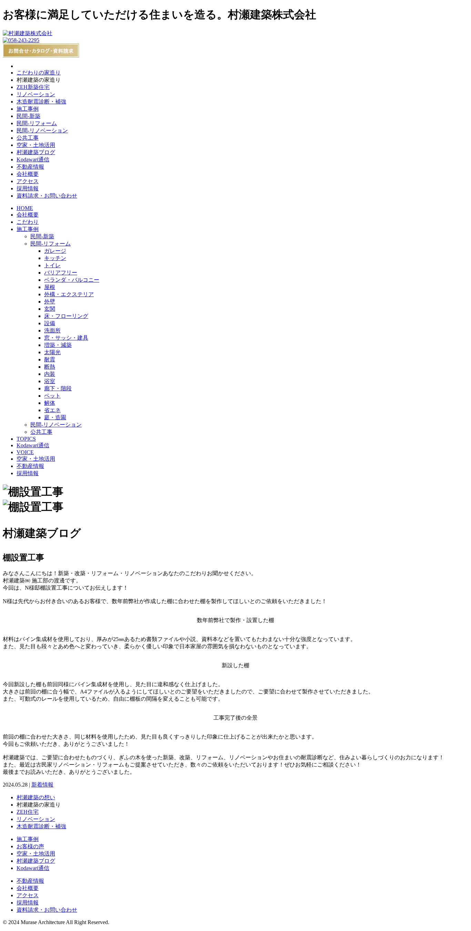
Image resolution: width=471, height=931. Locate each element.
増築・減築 (58, 345)
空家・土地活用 (36, 145)
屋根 (49, 287)
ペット (52, 396)
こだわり (28, 222)
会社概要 (28, 174)
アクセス (28, 181)
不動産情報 (30, 167)
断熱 (49, 367)
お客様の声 (30, 846)
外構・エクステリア (69, 294)
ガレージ (55, 251)
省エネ (52, 410)
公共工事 (28, 138)
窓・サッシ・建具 (66, 338)
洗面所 (52, 330)
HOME (25, 208)
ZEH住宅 (28, 812)
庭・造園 (55, 417)
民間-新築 (28, 116)
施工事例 (28, 109)
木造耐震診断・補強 (41, 101)
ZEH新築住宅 (33, 87)
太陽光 (52, 352)
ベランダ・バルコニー (71, 280)
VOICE (25, 452)
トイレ (52, 265)
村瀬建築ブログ (36, 152)
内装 (49, 374)
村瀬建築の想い (36, 797)
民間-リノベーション (42, 130)
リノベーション (36, 94)
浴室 (49, 381)
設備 (49, 323)
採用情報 (28, 188)
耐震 (49, 359)
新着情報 (42, 785)
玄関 (49, 309)
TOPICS (26, 439)
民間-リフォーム (37, 123)
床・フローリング (66, 316)
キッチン (55, 258)
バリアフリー (60, 273)
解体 (49, 403)
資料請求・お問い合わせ (47, 196)
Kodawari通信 (33, 159)
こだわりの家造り (39, 73)
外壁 (49, 301)
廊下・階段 (58, 388)
